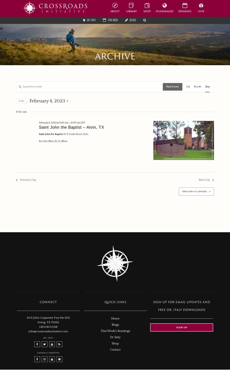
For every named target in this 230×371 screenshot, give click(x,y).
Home (115, 318)
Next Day (204, 179)
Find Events (172, 86)
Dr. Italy (115, 337)
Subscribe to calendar (194, 191)
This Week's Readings (115, 331)
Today (21, 101)
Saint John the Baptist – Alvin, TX (71, 127)
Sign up (181, 327)
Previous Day (28, 179)
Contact (115, 349)
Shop (115, 343)
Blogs (115, 325)
